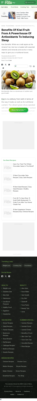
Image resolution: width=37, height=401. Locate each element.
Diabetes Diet (7, 291)
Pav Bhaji (21, 376)
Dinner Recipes (8, 323)
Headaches (6, 314)
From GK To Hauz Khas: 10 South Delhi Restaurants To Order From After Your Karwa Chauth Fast (22, 201)
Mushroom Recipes (6, 334)
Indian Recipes (7, 358)
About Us (18, 391)
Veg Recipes (6, 320)
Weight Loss (6, 265)
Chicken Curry (22, 361)
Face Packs (25, 305)
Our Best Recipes (9, 160)
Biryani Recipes (21, 366)
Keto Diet (6, 295)
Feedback (27, 391)
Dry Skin (24, 298)
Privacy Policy (8, 391)
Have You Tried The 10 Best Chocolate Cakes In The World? (23, 165)
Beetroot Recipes (8, 349)
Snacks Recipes (8, 352)
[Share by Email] (30, 66)
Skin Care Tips (26, 336)
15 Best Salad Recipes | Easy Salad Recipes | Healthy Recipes (22, 189)
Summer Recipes (27, 323)
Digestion (6, 311)
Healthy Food (7, 307)
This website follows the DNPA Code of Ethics (18, 384)
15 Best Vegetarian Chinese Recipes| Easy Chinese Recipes (23, 210)
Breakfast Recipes (9, 376)
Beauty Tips (25, 308)
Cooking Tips (17, 265)
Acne (23, 312)
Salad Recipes (7, 326)
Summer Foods (26, 326)
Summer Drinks (26, 330)
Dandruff (24, 301)
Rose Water (25, 291)
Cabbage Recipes (9, 345)
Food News (14, 7)
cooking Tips (24, 7)
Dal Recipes (7, 342)
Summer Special (27, 320)
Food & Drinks (10, 25)
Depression (6, 298)
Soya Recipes (7, 339)
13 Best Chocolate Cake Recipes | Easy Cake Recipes (22, 176)
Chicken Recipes (8, 361)
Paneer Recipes (8, 330)
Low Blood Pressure (6, 303)
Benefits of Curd (27, 333)
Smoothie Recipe (27, 343)
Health (4, 285)
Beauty (23, 285)
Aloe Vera (25, 288)
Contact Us (20, 394)
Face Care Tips (27, 340)
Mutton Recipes (8, 366)
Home (3, 25)
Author (12, 394)
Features (4, 7)
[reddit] (3, 68)
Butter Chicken (7, 371)
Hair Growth (25, 295)
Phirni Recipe (26, 346)
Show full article (18, 110)
